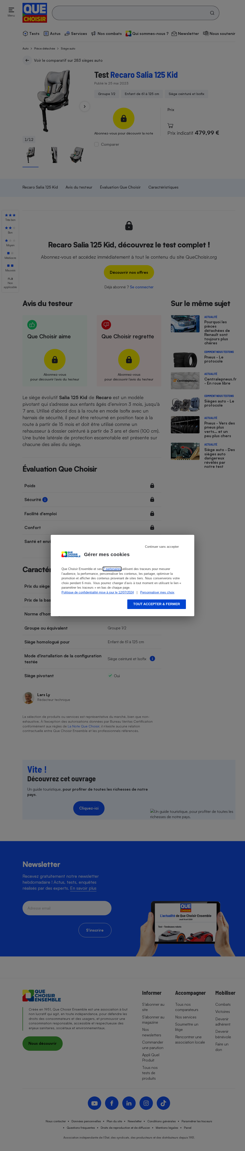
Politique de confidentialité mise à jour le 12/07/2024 (97, 592)
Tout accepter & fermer (156, 604)
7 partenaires (112, 569)
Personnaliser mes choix (157, 592)
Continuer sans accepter (162, 546)
